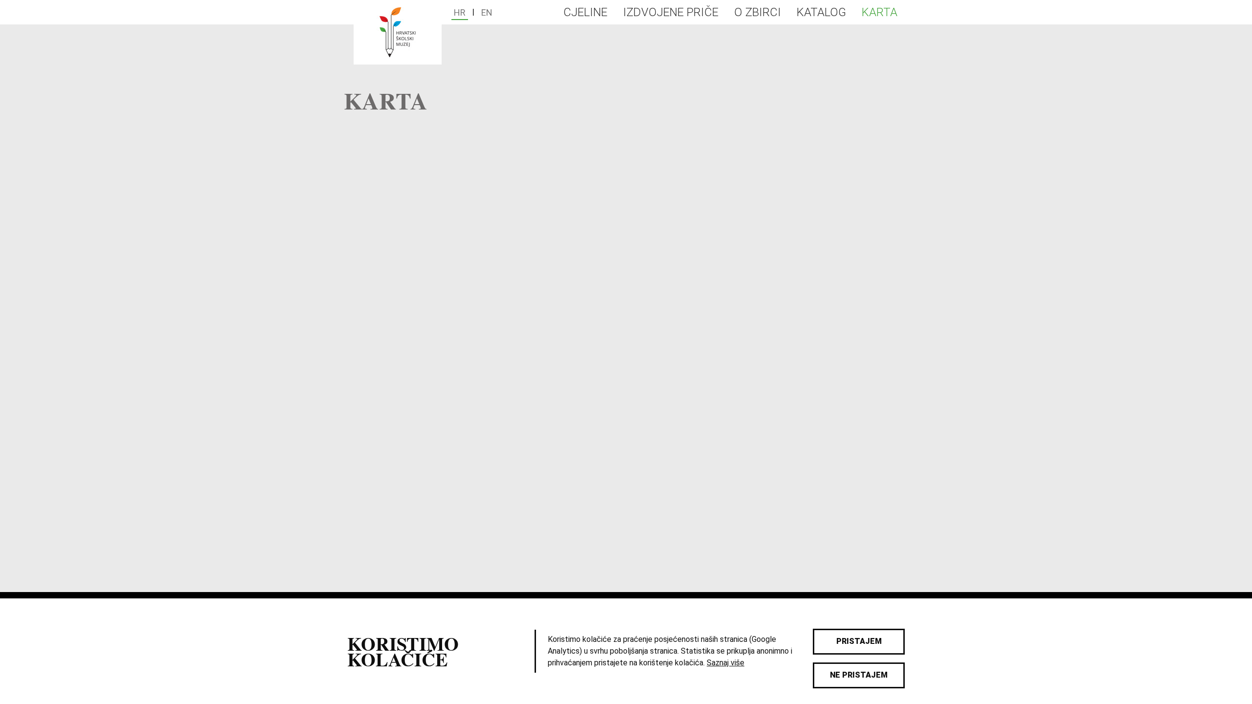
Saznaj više (725, 662)
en (486, 12)
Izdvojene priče (670, 12)
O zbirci (757, 12)
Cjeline (585, 12)
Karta (879, 12)
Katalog (821, 12)
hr (460, 12)
